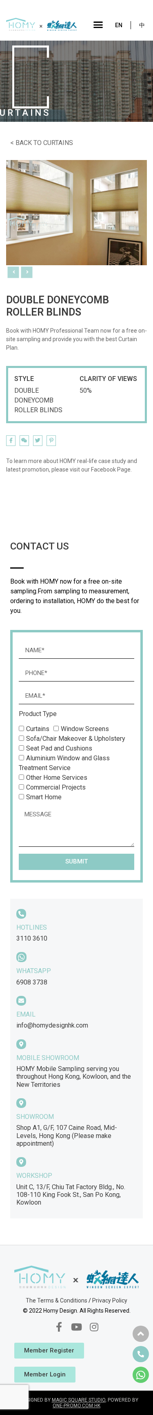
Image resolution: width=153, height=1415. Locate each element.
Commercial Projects (56, 787)
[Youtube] (76, 1327)
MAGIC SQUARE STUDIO (78, 1400)
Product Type (38, 714)
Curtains (37, 729)
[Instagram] (94, 1327)
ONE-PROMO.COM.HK (76, 1406)
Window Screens (85, 729)
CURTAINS (58, 143)
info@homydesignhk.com (52, 1025)
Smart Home (44, 797)
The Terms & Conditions (56, 1300)
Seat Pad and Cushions (59, 748)
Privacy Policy (109, 1300)
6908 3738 (31, 982)
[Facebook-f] (59, 1327)
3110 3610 (31, 938)
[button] (98, 24)
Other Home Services (56, 777)
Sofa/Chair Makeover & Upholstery (75, 738)
